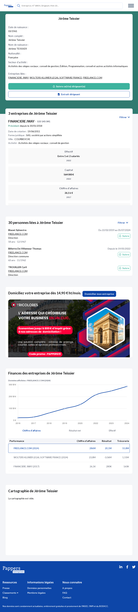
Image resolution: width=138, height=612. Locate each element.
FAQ (64, 592)
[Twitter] (133, 571)
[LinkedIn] (120, 571)
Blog (5, 597)
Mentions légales (36, 592)
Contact (66, 597)
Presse (6, 588)
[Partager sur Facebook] (127, 571)
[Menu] (131, 6)
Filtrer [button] (123, 117)
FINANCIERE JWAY (18, 77)
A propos (67, 588)
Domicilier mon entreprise (99, 293)
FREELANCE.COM (92, 77)
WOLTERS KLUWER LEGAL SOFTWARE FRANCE (56, 77)
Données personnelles (39, 588)
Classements (10, 592)
